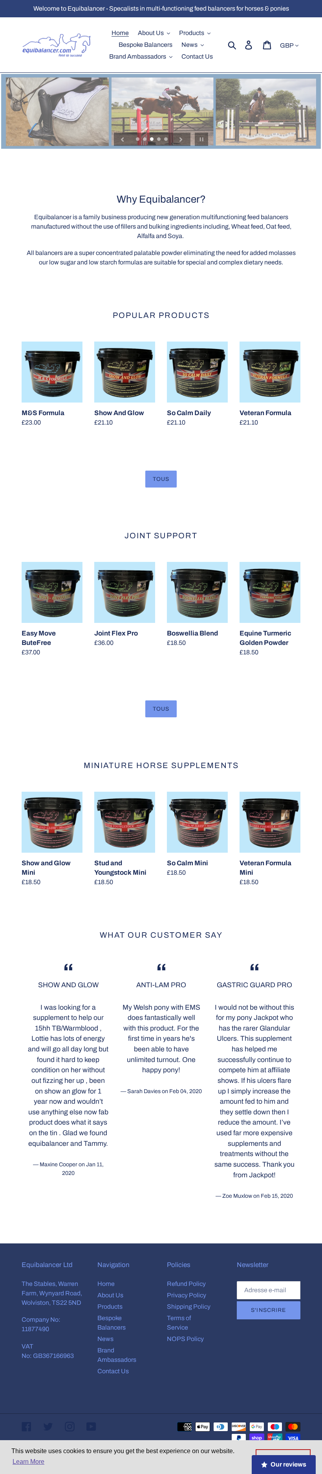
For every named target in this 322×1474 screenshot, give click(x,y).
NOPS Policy (185, 1338)
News (105, 1338)
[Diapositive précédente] (122, 139)
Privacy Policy (186, 1295)
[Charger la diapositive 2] (145, 139)
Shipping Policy (188, 1306)
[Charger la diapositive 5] (166, 139)
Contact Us (113, 1371)
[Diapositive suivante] (181, 139)
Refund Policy (186, 1283)
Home (106, 1283)
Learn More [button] (28, 1461)
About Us (110, 1295)
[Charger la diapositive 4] (159, 139)
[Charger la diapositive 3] (152, 139)
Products (110, 1306)
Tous (161, 479)
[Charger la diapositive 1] (138, 139)
